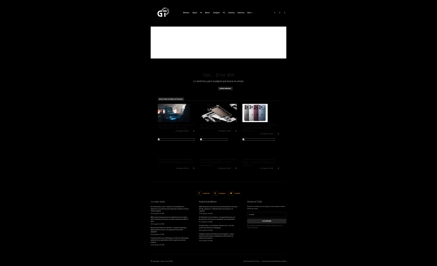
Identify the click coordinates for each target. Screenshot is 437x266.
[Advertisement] (218, 42)
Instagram (222, 193)
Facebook (206, 193)
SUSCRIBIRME (266, 221)
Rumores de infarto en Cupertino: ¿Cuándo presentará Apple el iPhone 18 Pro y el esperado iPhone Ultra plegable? (168, 230)
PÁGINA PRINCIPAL (225, 88)
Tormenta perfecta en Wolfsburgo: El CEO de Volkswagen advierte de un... (176, 162)
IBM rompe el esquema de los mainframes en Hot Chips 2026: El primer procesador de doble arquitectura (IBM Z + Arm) (170, 219)
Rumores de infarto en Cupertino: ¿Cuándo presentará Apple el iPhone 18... (259, 128)
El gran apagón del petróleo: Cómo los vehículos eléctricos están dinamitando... (218, 162)
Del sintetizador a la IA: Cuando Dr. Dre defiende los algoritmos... (176, 126)
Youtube (237, 193)
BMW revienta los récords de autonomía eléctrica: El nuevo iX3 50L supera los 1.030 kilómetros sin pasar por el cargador (218, 209)
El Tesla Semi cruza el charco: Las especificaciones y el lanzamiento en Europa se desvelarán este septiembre (217, 218)
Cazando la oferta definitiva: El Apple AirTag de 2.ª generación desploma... (258, 162)
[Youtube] (231, 193)
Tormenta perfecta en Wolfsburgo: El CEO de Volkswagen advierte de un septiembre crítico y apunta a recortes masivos (170, 240)
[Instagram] (280, 13)
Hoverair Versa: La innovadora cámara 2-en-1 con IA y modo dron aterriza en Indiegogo (216, 226)
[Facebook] (275, 13)
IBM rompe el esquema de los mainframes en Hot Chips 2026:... (217, 126)
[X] (284, 13)
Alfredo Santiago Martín (166, 131)
